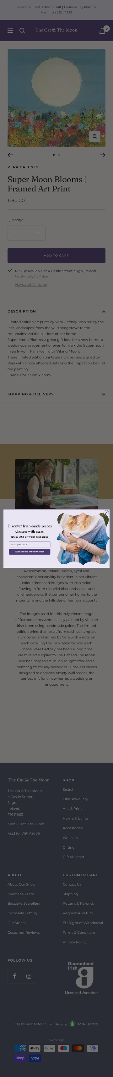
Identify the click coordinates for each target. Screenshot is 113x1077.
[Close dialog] (106, 512)
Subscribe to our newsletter (29, 551)
